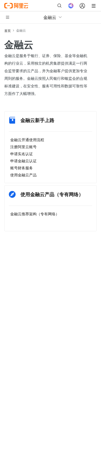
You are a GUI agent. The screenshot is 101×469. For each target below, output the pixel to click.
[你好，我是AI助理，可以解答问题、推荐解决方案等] (70, 5)
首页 (7, 30)
